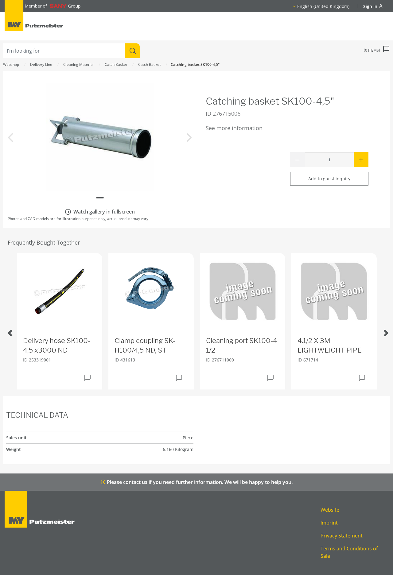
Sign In (371, 6)
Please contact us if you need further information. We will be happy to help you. (199, 482)
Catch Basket (116, 64)
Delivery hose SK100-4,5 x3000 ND (56, 345)
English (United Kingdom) (323, 6)
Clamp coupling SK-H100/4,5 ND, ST (145, 345)
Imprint (329, 522)
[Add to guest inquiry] (87, 377)
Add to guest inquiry (329, 179)
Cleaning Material (78, 64)
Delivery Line (41, 64)
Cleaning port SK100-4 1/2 (241, 345)
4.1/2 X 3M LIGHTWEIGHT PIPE (330, 345)
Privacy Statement (342, 535)
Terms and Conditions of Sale (349, 552)
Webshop (11, 64)
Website (330, 509)
